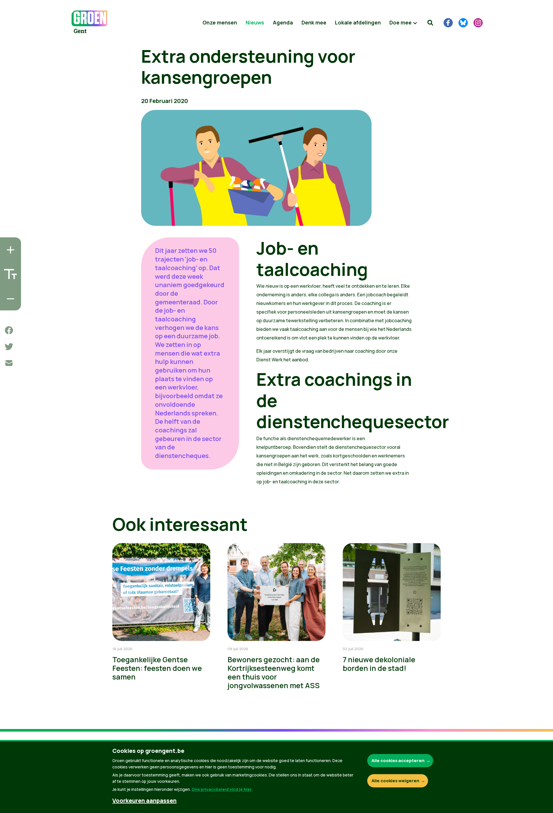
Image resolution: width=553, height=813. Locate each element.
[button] (430, 22)
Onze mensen (219, 22)
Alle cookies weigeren (395, 781)
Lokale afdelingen (358, 22)
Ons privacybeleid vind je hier (222, 789)
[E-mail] (9, 363)
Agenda (283, 22)
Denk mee (314, 22)
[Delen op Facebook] (9, 330)
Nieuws (255, 22)
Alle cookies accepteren (398, 760)
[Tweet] (9, 347)
